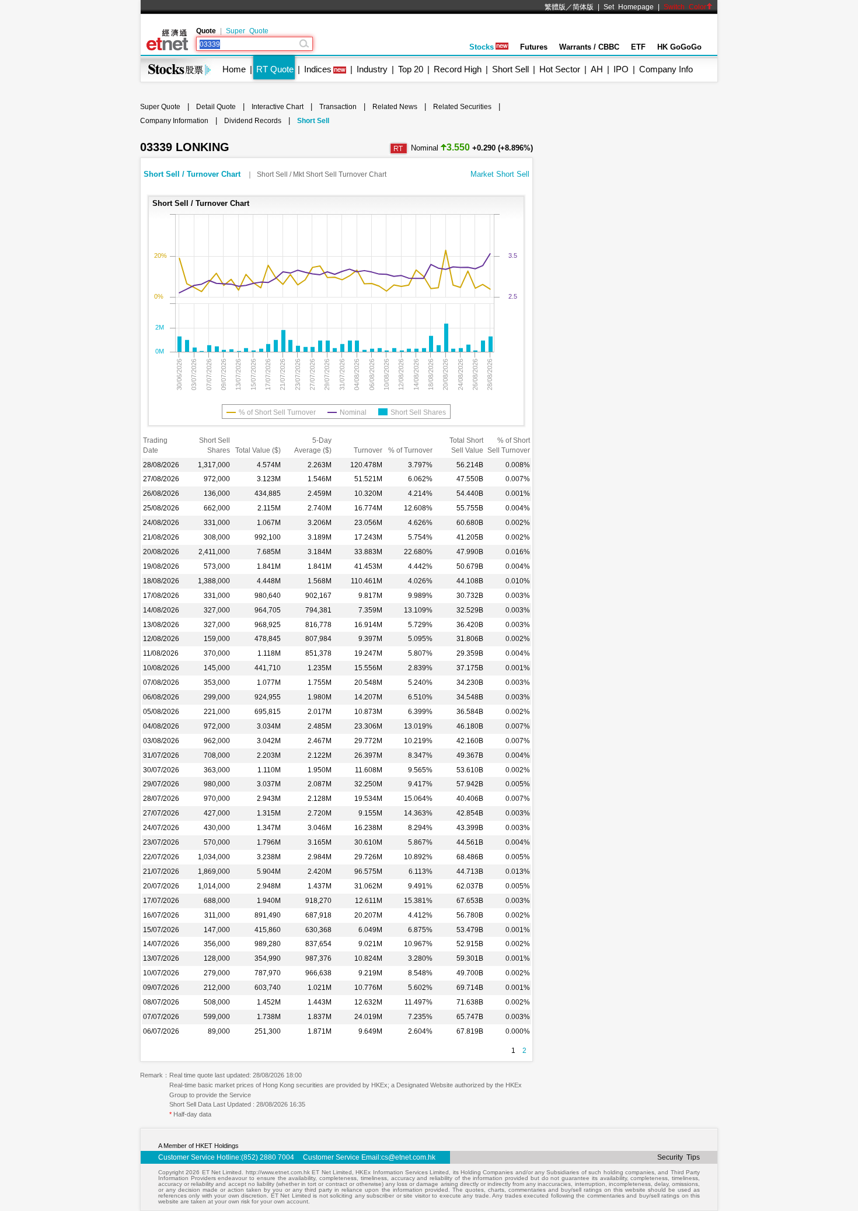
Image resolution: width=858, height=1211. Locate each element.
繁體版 (555, 7)
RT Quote (275, 69)
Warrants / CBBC (589, 47)
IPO (621, 69)
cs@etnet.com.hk (408, 1157)
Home (234, 69)
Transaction (338, 107)
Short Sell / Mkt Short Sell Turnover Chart (321, 174)
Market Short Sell (499, 174)
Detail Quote (216, 107)
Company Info (666, 69)
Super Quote (247, 31)
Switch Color (685, 7)
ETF (638, 47)
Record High (458, 69)
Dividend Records (252, 121)
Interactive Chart (278, 107)
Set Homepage (629, 7)
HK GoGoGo (679, 47)
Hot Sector (559, 69)
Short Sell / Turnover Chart (193, 174)
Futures (533, 47)
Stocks (481, 47)
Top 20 (410, 69)
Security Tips (678, 1157)
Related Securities (462, 107)
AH (597, 69)
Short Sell (510, 69)
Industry (372, 69)
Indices (318, 69)
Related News (394, 107)
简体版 (583, 7)
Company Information (174, 121)
